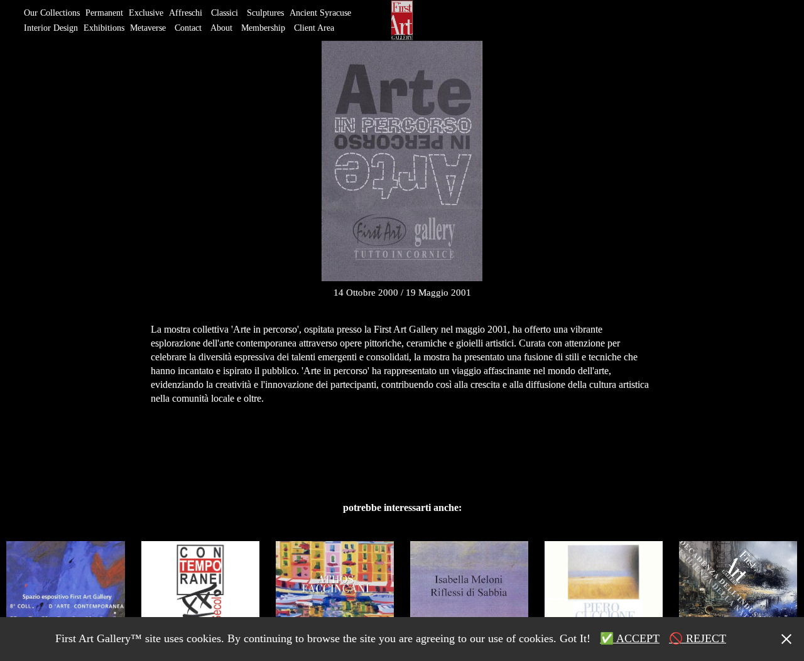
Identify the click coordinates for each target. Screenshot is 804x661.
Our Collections (52, 13)
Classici (224, 13)
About (221, 28)
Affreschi (185, 13)
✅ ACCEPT (630, 638)
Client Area (314, 28)
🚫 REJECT (697, 638)
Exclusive (146, 13)
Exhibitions (104, 28)
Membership (263, 28)
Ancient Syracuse (320, 13)
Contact (188, 28)
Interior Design (51, 28)
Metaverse (148, 28)
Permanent (104, 13)
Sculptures (265, 13)
